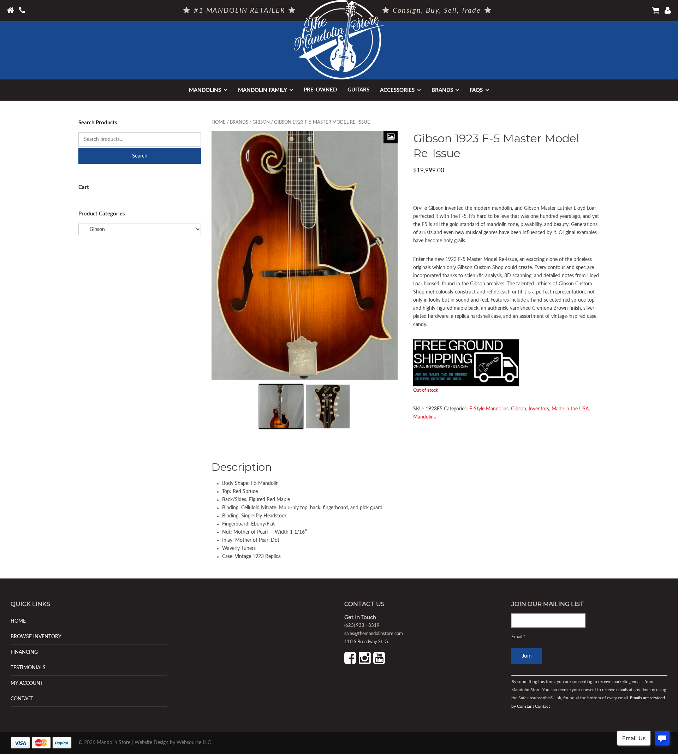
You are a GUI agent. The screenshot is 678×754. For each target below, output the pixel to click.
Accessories (397, 90)
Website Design (151, 742)
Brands (442, 90)
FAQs (476, 90)
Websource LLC (194, 742)
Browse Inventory (36, 636)
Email (518, 637)
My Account (27, 683)
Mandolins (205, 90)
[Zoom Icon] (390, 137)
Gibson (261, 122)
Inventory (539, 408)
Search (139, 156)
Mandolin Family (262, 90)
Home (219, 122)
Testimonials (28, 667)
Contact (22, 698)
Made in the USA (570, 408)
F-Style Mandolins (489, 408)
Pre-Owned (320, 90)
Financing (24, 652)
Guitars (358, 90)
